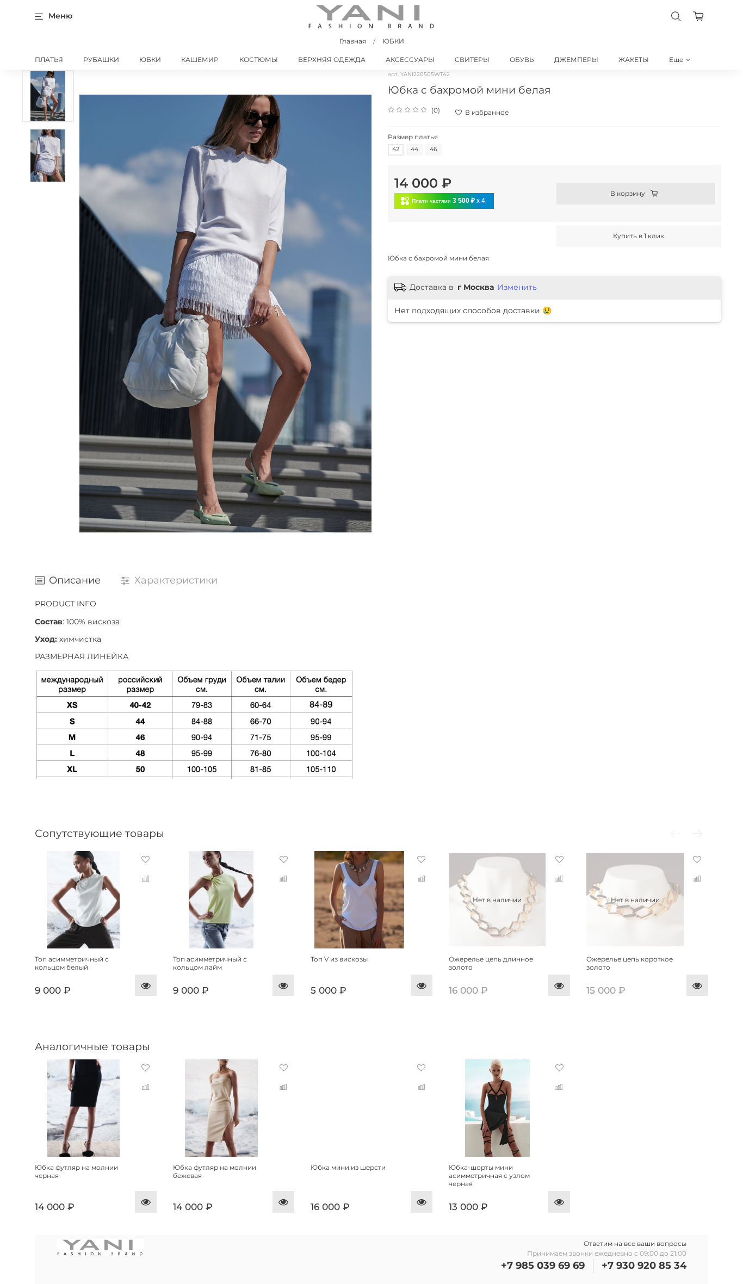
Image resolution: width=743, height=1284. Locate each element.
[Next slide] (355, 313)
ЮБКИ (393, 41)
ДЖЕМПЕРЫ (576, 59)
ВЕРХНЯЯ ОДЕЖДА (332, 59)
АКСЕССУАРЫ (410, 59)
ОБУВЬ (522, 59)
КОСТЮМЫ (258, 59)
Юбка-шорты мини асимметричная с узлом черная (489, 1175)
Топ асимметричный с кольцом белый (72, 962)
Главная (352, 41)
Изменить (517, 287)
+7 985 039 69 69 (543, 1265)
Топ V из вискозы (339, 958)
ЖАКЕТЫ (633, 59)
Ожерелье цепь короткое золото (629, 962)
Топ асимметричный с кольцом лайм (210, 962)
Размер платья (413, 137)
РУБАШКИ (101, 59)
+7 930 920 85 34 (644, 1265)
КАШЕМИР (200, 59)
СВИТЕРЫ (472, 59)
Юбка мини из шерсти (348, 1167)
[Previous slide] (96, 313)
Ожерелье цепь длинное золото (491, 962)
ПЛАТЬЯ (49, 59)
